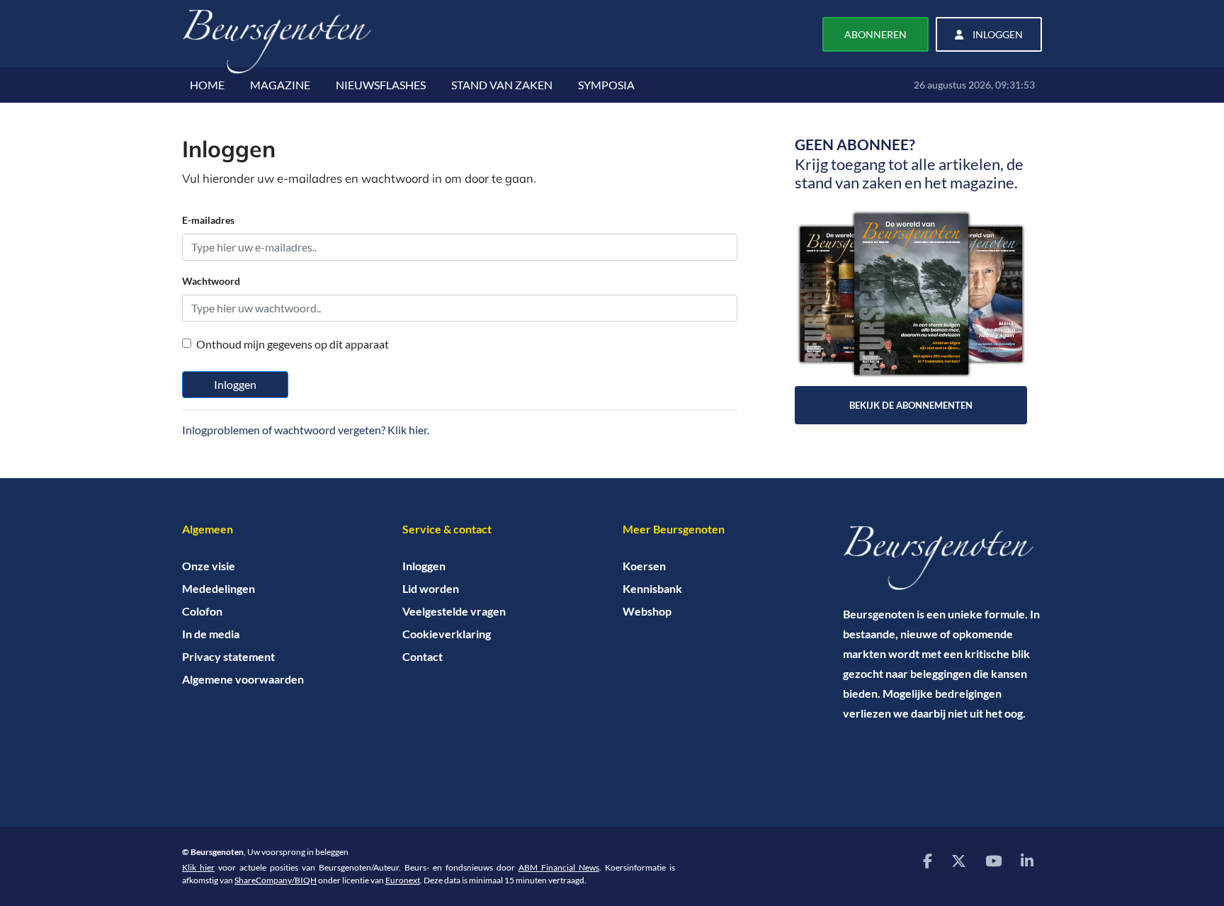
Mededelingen (218, 588)
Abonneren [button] (875, 34)
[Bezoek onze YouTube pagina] (993, 860)
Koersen (644, 565)
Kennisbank (652, 588)
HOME (207, 84)
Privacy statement (228, 656)
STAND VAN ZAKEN (501, 84)
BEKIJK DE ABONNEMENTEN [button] (911, 405)
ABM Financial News (558, 867)
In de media (210, 633)
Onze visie (208, 565)
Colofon (202, 611)
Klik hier (198, 867)
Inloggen (235, 384)
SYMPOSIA (606, 84)
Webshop (647, 611)
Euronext (402, 880)
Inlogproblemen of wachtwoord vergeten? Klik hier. (305, 429)
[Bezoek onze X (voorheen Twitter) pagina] (958, 860)
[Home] (942, 558)
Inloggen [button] (996, 34)
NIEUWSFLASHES (381, 84)
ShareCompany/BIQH (275, 880)
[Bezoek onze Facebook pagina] (927, 860)
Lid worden (430, 588)
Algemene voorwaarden (243, 679)
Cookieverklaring (446, 633)
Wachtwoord (211, 281)
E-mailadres (208, 220)
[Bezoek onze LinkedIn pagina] (1027, 860)
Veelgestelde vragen (454, 611)
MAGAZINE (280, 84)
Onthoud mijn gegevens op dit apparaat (292, 344)
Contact (422, 656)
